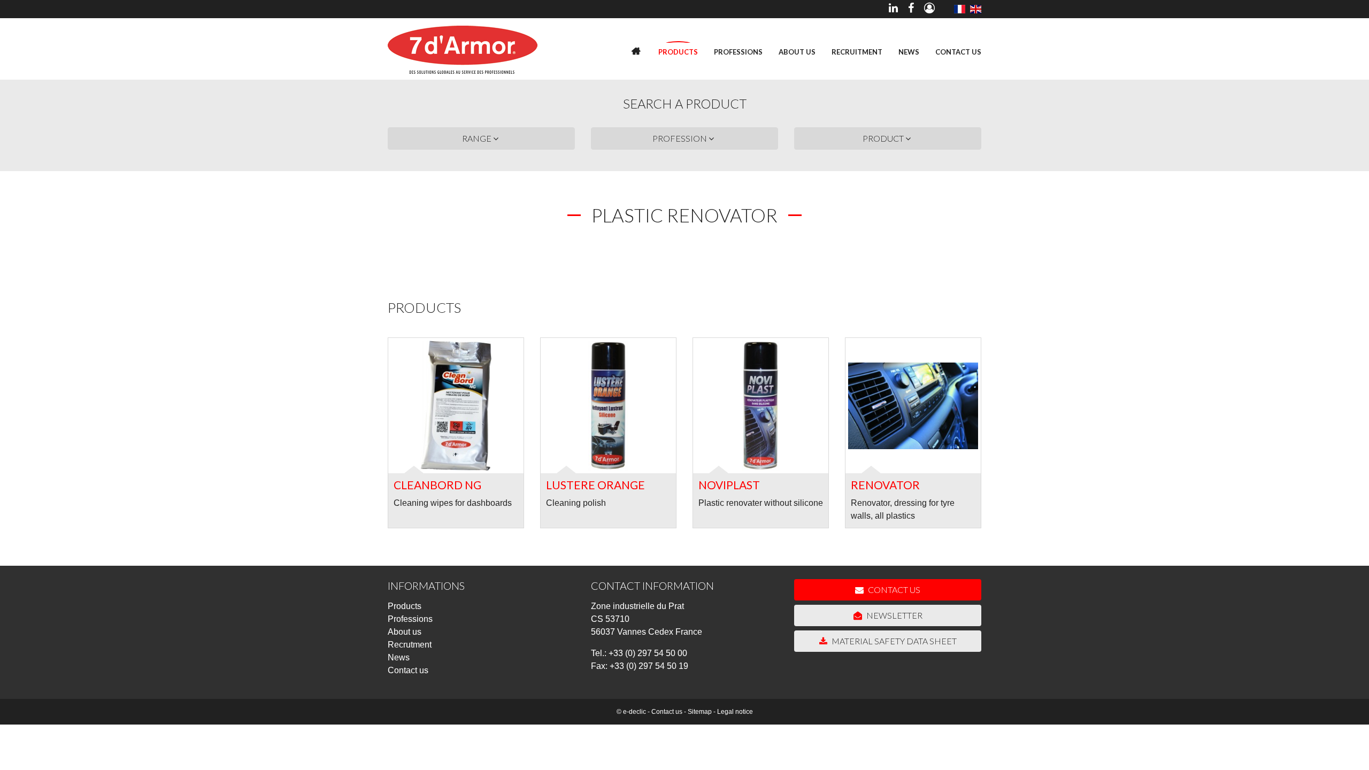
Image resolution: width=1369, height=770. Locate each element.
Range (477, 138)
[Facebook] (911, 9)
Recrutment (410, 644)
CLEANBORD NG (437, 484)
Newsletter (893, 615)
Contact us (958, 52)
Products (678, 52)
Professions (738, 52)
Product (884, 138)
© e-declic (631, 711)
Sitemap (700, 711)
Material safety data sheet (893, 641)
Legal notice (735, 711)
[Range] (975, 9)
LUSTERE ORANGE (595, 484)
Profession (680, 138)
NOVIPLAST (729, 484)
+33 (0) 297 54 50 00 (648, 653)
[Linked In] (893, 9)
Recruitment (857, 52)
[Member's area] (929, 9)
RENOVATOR (885, 484)
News (908, 52)
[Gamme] (959, 9)
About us (797, 52)
